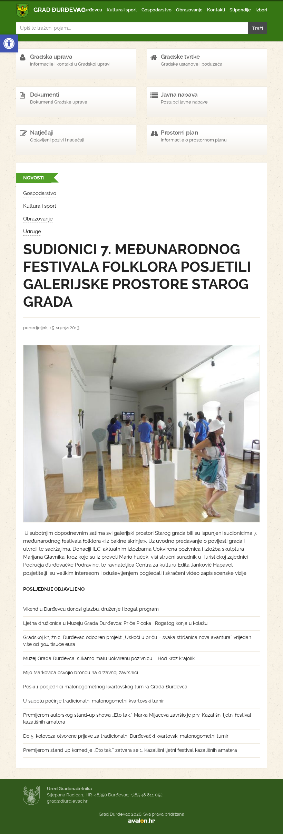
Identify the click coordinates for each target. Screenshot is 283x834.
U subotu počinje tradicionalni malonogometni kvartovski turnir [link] (93, 701)
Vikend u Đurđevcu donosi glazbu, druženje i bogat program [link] (91, 609)
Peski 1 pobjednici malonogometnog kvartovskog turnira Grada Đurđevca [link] (105, 686)
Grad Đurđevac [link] (51, 10)
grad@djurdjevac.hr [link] (67, 801)
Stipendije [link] (240, 9)
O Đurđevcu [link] (89, 9)
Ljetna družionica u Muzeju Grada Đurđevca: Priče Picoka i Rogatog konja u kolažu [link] (115, 623)
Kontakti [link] (216, 9)
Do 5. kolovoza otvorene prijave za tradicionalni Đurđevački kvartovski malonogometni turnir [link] (125, 736)
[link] (9, 43)
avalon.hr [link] (141, 820)
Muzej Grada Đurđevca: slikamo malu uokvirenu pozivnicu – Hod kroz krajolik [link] (109, 658)
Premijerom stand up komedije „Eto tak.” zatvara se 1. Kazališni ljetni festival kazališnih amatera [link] (130, 750)
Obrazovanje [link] (189, 9)
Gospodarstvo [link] (157, 9)
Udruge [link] (32, 231)
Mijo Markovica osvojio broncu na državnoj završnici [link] (80, 672)
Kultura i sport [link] (122, 9)
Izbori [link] (261, 9)
